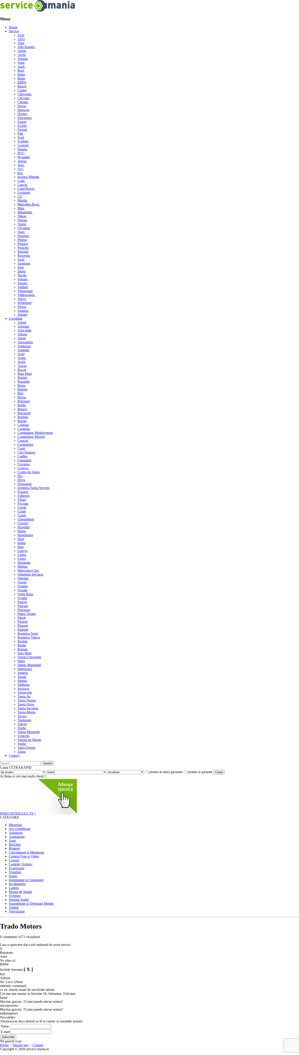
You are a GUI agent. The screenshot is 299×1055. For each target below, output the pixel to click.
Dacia (22, 106)
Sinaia (22, 677)
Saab (21, 259)
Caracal (23, 440)
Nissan (23, 220)
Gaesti (22, 507)
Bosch (22, 86)
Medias (23, 566)
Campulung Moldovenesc (35, 433)
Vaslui (22, 744)
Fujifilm (23, 141)
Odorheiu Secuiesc (31, 574)
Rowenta (24, 255)
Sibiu (21, 661)
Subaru (23, 279)
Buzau (22, 421)
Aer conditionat (19, 829)
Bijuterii (14, 848)
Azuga (22, 366)
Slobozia (24, 684)
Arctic (22, 55)
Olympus (24, 228)
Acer (21, 35)
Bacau (22, 370)
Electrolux (25, 118)
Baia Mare (25, 374)
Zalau (21, 751)
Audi (21, 66)
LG (20, 196)
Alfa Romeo (26, 47)
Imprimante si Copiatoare (26, 880)
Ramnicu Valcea (29, 637)
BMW (22, 82)
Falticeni (23, 496)
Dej (20, 476)
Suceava (23, 688)
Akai (21, 43)
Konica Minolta (28, 177)
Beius (21, 385)
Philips (22, 240)
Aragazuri (16, 833)
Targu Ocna (26, 704)
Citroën (23, 102)
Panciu (22, 602)
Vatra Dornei (26, 747)
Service (14, 31)
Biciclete (15, 844)
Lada (21, 181)
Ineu (21, 547)
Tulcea (22, 724)
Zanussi (23, 311)
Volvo (22, 299)
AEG (21, 39)
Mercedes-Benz (29, 204)
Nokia (22, 224)
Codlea (22, 456)
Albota (22, 334)
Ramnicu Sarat (28, 633)
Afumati (23, 326)
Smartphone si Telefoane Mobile (31, 903)
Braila (22, 405)
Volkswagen (26, 295)
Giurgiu (23, 523)
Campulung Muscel (31, 436)
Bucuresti (24, 413)
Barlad (22, 377)
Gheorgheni (26, 519)
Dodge (23, 114)
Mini (21, 208)
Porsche (23, 248)
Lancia (23, 185)
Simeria (23, 673)
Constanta (24, 460)
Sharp (22, 271)
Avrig (21, 362)
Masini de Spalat (20, 892)
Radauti (23, 629)
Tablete (14, 907)
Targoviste (25, 692)
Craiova (23, 468)
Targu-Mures (26, 712)
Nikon (22, 216)
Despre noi (21, 1045)
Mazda (23, 200)
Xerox (22, 307)
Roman (23, 649)
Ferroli (22, 129)
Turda (22, 728)
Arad (21, 354)
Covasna (24, 464)
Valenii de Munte (29, 740)
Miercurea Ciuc (28, 570)
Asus (21, 63)
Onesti (22, 582)
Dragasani (25, 484)
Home (13, 27)
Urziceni (23, 736)
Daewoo (23, 110)
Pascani (23, 606)
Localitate (15, 318)
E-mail (5, 1032)
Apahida (23, 350)
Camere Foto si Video (24, 856)
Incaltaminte (17, 884)
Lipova (22, 551)
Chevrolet (25, 94)
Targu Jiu (24, 696)
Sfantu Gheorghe (29, 657)
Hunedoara (25, 535)
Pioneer (23, 244)
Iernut (22, 543)
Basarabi (24, 381)
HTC (21, 153)
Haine (13, 876)
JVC (21, 169)
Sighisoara (25, 669)
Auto (12, 840)
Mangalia (24, 562)
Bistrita (22, 389)
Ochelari (15, 896)
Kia (20, 173)
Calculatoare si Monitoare (26, 852)
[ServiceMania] (37, 10)
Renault (23, 251)
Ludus (22, 555)
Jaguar (22, 161)
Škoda (22, 275)
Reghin (23, 641)
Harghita (24, 527)
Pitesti (22, 618)
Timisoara (24, 720)
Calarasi (23, 425)
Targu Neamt (27, 700)
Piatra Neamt (26, 614)
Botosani (24, 401)
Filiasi (22, 499)
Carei (21, 448)
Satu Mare (25, 653)
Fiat (21, 133)
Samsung (24, 263)
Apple (22, 51)
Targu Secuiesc (28, 708)
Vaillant (23, 287)
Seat (21, 267)
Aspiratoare (17, 836)
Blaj (20, 393)
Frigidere (15, 872)
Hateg (22, 531)
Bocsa (22, 397)
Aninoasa (24, 346)
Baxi (21, 70)
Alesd (22, 338)
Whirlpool (25, 303)
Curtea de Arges (29, 472)
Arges (22, 358)
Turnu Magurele (29, 732)
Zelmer (22, 314)
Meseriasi (15, 825)
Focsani (23, 503)
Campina (24, 429)
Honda (23, 149)
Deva (21, 480)
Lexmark (24, 192)
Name (5, 1026)
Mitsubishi (25, 212)
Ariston (23, 59)
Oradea (23, 586)
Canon (22, 90)
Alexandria (25, 342)
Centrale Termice (20, 864)
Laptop (14, 888)
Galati (22, 511)
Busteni (23, 417)
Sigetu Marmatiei (29, 665)
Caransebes (25, 444)
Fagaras (23, 492)
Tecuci (22, 716)
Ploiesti (23, 622)
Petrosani (24, 610)
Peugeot (24, 236)
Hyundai (24, 157)
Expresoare (16, 868)
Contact (14, 755)
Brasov (22, 409)
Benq (21, 78)
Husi (21, 539)
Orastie (22, 590)
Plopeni (23, 625)
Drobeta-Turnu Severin (33, 488)
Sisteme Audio (19, 899)
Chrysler (24, 98)
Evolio (22, 126)
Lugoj (22, 559)
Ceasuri (14, 860)
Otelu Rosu (25, 594)
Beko (21, 74)
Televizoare (17, 911)
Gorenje (23, 145)
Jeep (21, 165)
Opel (21, 232)
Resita (22, 645)
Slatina (22, 681)
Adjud (22, 322)
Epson (22, 122)
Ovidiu (22, 598)
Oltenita (23, 578)
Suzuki (23, 283)
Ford (21, 137)
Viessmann (25, 291)
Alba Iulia (24, 330)
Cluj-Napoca (26, 452)
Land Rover (26, 188)
